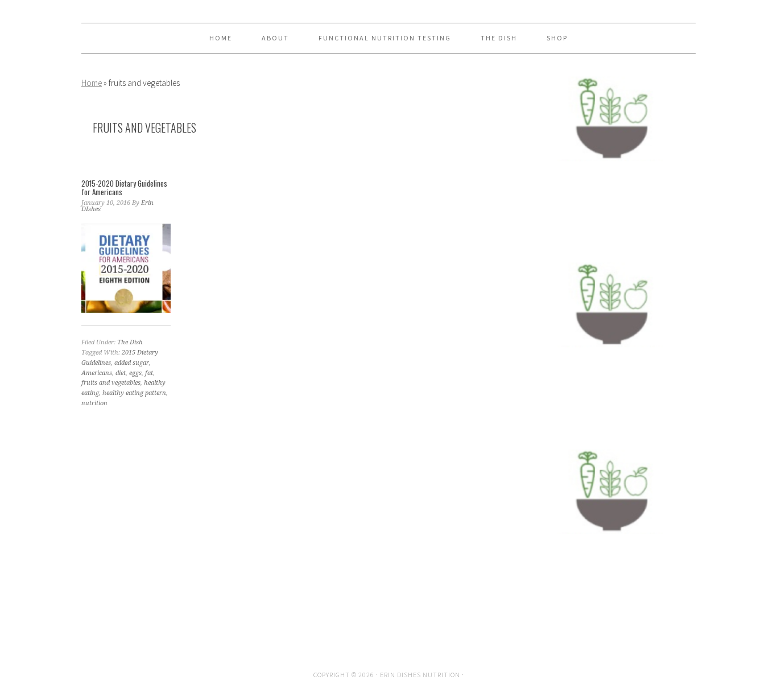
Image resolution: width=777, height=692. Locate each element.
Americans (96, 373)
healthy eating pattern (134, 393)
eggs (135, 373)
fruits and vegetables (110, 382)
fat (149, 373)
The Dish (130, 342)
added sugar (131, 362)
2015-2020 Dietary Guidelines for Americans (124, 188)
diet (120, 373)
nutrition (94, 403)
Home (91, 82)
